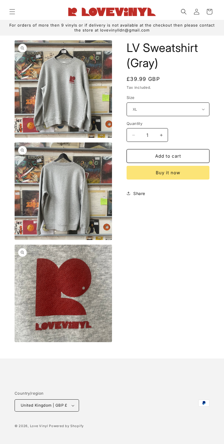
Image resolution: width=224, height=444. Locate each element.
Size (131, 97)
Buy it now (168, 172)
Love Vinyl (39, 426)
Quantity (134, 123)
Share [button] (139, 193)
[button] (12, 11)
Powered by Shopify (66, 426)
